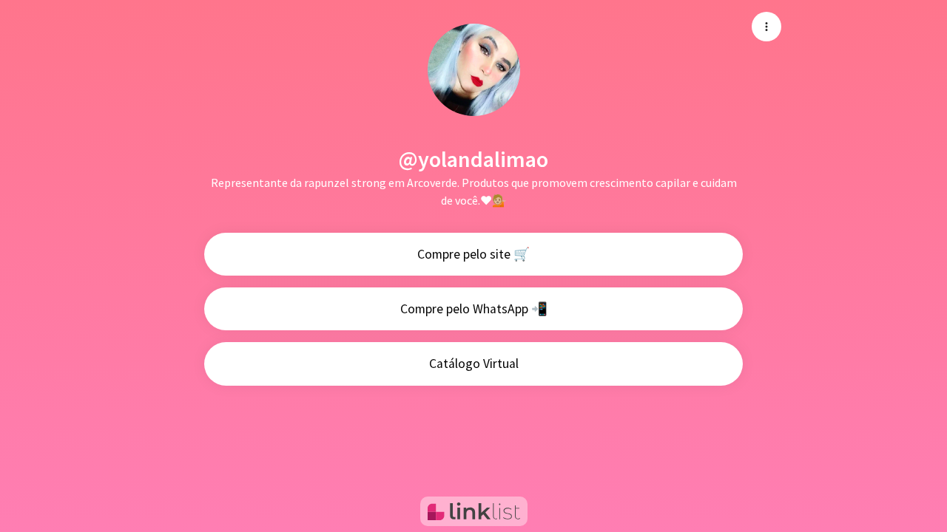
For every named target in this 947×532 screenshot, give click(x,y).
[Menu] (766, 26)
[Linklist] (474, 511)
